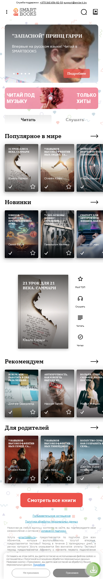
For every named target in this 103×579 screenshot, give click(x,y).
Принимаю (72, 573)
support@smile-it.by (75, 2)
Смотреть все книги (51, 500)
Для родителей (27, 427)
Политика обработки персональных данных (51, 521)
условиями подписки (53, 530)
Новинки (18, 202)
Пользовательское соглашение (52, 515)
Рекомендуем (24, 361)
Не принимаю (31, 573)
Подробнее (39, 564)
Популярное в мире (33, 136)
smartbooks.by (27, 537)
